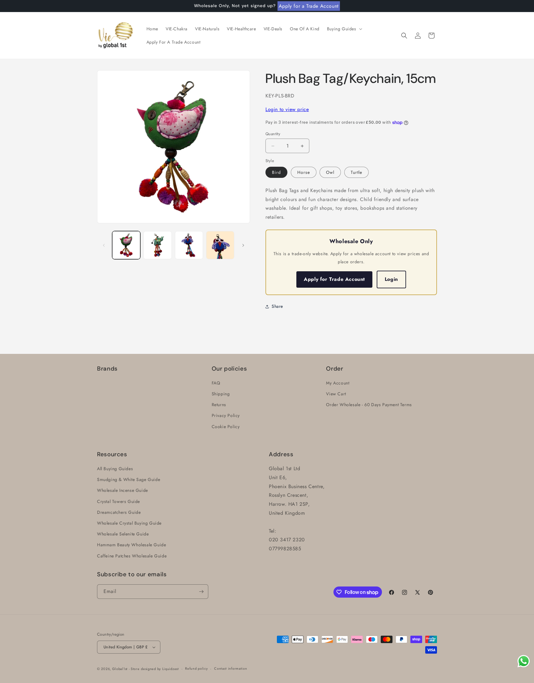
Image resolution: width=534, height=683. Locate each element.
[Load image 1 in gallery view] (126, 245)
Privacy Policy (226, 415)
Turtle (356, 172)
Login (391, 279)
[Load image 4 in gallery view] (189, 245)
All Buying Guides (115, 469)
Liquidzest (170, 668)
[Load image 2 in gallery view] (157, 245)
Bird (276, 172)
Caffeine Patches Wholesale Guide (132, 556)
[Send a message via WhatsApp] (523, 661)
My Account (337, 383)
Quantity (272, 134)
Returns (219, 405)
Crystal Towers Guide (118, 501)
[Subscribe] (201, 591)
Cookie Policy (226, 426)
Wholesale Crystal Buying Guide (129, 523)
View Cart (336, 394)
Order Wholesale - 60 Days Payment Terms (369, 405)
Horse (303, 172)
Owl (330, 172)
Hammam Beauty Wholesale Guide (131, 545)
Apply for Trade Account (334, 279)
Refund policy (196, 668)
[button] (344, 28)
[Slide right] (243, 245)
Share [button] (277, 306)
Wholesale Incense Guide (122, 491)
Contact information (230, 668)
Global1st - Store (126, 668)
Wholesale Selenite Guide (123, 534)
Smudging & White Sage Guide (128, 479)
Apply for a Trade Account (309, 6)
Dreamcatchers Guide (119, 512)
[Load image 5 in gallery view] (220, 245)
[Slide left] (104, 245)
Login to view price (287, 109)
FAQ (216, 383)
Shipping (221, 394)
